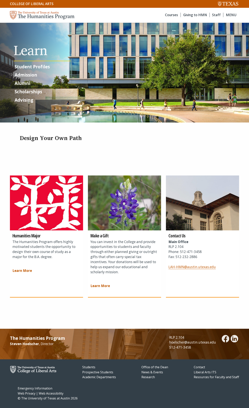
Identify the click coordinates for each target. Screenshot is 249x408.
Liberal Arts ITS (205, 372)
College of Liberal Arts (31, 4)
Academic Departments (99, 377)
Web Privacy (26, 393)
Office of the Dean (154, 367)
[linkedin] (234, 339)
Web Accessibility (51, 393)
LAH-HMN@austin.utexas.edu (192, 267)
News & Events (152, 372)
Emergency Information (35, 388)
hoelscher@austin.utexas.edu (192, 342)
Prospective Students (97, 372)
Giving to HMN (195, 15)
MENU (231, 15)
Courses (171, 15)
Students (88, 367)
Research (148, 377)
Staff (216, 15)
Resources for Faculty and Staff (216, 377)
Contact (199, 367)
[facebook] (225, 339)
